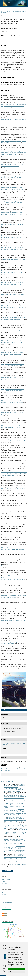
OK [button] (17, 969)
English (3, 881)
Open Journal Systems (7, 902)
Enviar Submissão (7, 870)
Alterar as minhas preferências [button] (17, 971)
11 (7, 861)
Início (2, 10)
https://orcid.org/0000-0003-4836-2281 (8, 31)
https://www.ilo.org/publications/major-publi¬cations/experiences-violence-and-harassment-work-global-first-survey (13, 549)
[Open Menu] (1, 3)
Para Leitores (5, 892)
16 (14, 861)
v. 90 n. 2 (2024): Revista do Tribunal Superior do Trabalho (13, 12)
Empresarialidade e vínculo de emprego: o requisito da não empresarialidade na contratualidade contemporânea (14, 848)
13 (10, 861)
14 (12, 861)
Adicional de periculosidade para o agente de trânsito (15, 794)
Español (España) (6, 883)
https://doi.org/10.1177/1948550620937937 (11, 565)
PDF (4, 709)
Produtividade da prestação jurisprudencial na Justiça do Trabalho (15, 830)
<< (1, 861)
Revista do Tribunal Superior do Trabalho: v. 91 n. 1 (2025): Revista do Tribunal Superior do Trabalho (15, 798)
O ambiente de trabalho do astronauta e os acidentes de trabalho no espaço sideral (14, 810)
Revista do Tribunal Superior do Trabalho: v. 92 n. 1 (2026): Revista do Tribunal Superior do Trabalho (15, 827)
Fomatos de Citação (8, 733)
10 (6, 861)
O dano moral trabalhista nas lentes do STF (14, 855)
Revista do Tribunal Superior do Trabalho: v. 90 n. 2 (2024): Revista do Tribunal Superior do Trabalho (15, 813)
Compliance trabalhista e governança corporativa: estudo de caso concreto (15, 824)
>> (16, 861)
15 (13, 861)
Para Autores (4, 894)
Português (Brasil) (6, 879)
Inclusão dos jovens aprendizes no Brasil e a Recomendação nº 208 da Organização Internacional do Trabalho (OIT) (15, 802)
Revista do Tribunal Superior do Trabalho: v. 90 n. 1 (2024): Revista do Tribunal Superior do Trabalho (15, 857)
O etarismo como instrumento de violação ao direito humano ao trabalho (15, 818)
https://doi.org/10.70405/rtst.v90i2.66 (12, 35)
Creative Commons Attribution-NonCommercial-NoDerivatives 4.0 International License (13, 768)
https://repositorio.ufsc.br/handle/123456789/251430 (13, 488)
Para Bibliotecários (6, 896)
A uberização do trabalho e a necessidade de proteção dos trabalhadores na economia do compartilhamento (14, 786)
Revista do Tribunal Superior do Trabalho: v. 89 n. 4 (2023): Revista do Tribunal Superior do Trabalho (15, 790)
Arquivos (7, 10)
